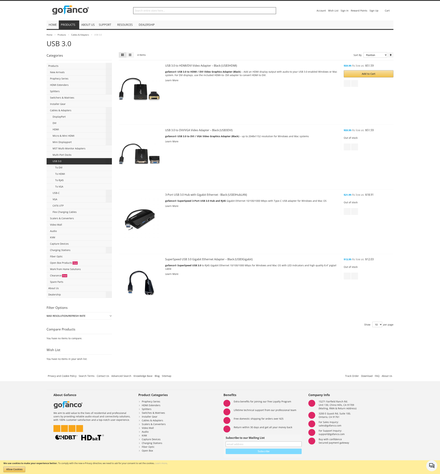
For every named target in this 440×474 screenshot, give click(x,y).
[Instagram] (65, 427)
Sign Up (374, 10)
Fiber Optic (148, 446)
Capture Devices (151, 439)
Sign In (345, 10)
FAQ (377, 376)
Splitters (146, 409)
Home (49, 34)
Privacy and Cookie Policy (62, 376)
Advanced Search (121, 376)
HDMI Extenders (151, 405)
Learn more (161, 463)
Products (62, 34)
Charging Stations (152, 443)
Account (321, 10)
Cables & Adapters (80, 34)
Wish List (333, 10)
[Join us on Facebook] (72, 427)
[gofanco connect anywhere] (71, 10)
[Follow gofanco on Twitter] (57, 427)
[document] (220, 467)
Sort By (358, 55)
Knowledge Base (143, 376)
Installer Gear (149, 416)
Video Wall (148, 428)
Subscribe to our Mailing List (245, 438)
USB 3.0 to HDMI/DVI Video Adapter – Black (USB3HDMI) (201, 65)
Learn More (171, 80)
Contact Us (103, 376)
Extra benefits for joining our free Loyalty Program (262, 401)
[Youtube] (79, 427)
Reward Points (359, 10)
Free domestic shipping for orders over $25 (258, 418)
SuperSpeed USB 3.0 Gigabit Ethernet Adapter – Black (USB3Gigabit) (209, 259)
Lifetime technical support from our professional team (265, 410)
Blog (157, 376)
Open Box (147, 450)
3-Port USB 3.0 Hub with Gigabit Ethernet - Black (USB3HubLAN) (206, 195)
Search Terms (87, 376)
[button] (347, 83)
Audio (145, 431)
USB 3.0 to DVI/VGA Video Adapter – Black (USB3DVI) (199, 130)
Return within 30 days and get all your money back (263, 427)
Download (367, 376)
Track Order (352, 376)
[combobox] (204, 10)
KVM (144, 435)
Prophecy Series (151, 401)
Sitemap (166, 376)
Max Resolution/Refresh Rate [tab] (66, 315)
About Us (387, 376)
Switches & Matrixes (153, 412)
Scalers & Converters (154, 424)
